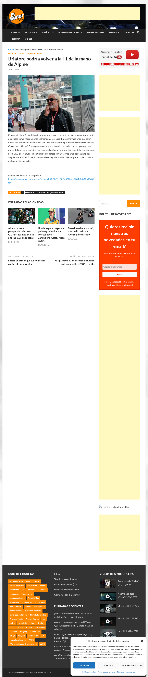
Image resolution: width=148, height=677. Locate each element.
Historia (15, 39)
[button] (142, 640)
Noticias (30, 32)
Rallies (41, 623)
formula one (43, 192)
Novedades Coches (68, 32)
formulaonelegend (17, 598)
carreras (36, 581)
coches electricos (17, 585)
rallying (23, 631)
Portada (15, 32)
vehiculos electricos (18, 640)
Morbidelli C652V (128, 618)
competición (32, 585)
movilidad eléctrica (33, 610)
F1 (23, 192)
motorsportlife (16, 606)
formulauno (14, 602)
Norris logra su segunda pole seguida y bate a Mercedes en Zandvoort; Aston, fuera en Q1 (51, 234)
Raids (32, 623)
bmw (28, 581)
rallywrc (21, 636)
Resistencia (33, 636)
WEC (31, 640)
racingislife (22, 623)
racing (12, 623)
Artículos (47, 32)
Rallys (12, 636)
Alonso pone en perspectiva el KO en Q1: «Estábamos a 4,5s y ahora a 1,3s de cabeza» (21, 233)
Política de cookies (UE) (65, 584)
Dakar (43, 585)
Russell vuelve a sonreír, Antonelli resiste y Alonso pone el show (81, 231)
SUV (43, 636)
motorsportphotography (35, 606)
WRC (42, 644)
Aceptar (84, 665)
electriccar (14, 590)
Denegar (108, 665)
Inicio (57, 574)
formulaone (14, 594)
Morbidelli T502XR (128, 606)
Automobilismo (16, 581)
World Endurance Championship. (23, 644)
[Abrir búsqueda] (138, 32)
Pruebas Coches (95, 32)
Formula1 (42, 590)
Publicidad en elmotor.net (67, 589)
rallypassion (35, 631)
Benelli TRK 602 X (128, 631)
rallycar (20, 627)
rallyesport (40, 627)
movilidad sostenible (18, 615)
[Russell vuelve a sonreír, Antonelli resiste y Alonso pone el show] (81, 216)
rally (12, 627)
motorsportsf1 (16, 610)
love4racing (27, 602)
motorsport (40, 602)
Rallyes (129, 32)
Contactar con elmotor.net (67, 594)
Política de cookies (89, 672)
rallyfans (13, 631)
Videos (28, 39)
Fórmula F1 (24, 54)
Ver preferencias (132, 665)
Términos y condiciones (106, 672)
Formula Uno (36, 54)
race (44, 619)
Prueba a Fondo (16, 619)
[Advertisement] (87, 13)
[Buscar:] (119, 203)
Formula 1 (115, 32)
